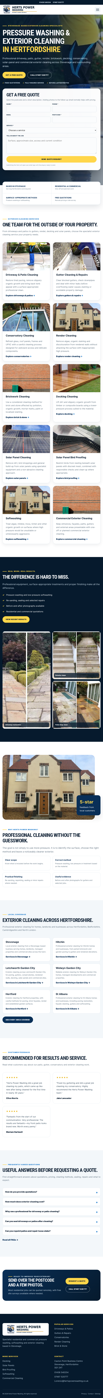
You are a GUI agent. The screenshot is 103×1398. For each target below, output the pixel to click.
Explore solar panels (17, 478)
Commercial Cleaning (13, 1378)
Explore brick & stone (17, 417)
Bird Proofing (9, 1369)
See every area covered (18, 1020)
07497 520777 (58, 2)
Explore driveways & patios (20, 295)
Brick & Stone (60, 1346)
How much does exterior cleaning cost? (25, 1201)
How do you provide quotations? (21, 1192)
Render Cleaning (62, 1341)
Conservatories (61, 1337)
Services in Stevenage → (18, 956)
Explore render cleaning (69, 356)
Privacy (84, 1394)
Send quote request (51, 159)
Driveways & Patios (63, 1328)
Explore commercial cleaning (72, 539)
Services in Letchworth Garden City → (24, 982)
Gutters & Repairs (62, 1333)
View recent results (16, 619)
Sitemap (97, 1394)
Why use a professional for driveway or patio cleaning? (32, 1211)
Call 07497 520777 (39, 75)
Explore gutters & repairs (69, 295)
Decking (6, 1361)
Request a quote (77, 1281)
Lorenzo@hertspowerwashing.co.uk (71, 1381)
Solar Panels (8, 1365)
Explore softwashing (17, 539)
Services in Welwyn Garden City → (73, 982)
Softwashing (8, 1374)
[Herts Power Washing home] (20, 9)
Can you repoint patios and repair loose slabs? (28, 1231)
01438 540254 (45, 2)
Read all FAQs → (10, 1240)
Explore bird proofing (68, 478)
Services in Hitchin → (66, 956)
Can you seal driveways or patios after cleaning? (29, 1221)
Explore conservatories (19, 356)
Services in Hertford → (17, 1008)
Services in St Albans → (67, 1008)
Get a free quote (14, 75)
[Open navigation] (97, 9)
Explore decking (65, 414)
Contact (91, 1394)
